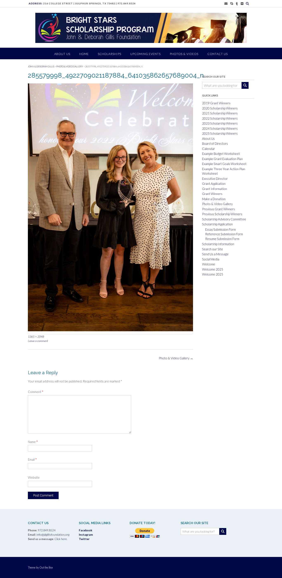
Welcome (208, 264)
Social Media (210, 259)
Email (32, 459)
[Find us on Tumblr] (237, 3)
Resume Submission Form (222, 239)
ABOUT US (62, 54)
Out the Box (46, 567)
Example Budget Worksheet (221, 153)
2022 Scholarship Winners (220, 118)
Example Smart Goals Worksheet (224, 164)
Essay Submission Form (220, 229)
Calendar (208, 149)
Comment (35, 392)
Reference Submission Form (224, 234)
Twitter (84, 539)
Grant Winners (212, 194)
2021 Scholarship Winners (220, 113)
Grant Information (214, 189)
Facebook (85, 530)
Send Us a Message (215, 254)
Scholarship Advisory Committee (224, 219)
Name (33, 442)
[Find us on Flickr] (242, 3)
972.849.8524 (126, 3)
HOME (84, 54)
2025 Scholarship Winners (220, 133)
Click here (60, 539)
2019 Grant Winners (216, 103)
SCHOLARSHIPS (109, 54)
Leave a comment (38, 341)
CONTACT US (217, 54)
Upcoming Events (145, 54)
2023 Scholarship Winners (220, 123)
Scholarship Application (217, 224)
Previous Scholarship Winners (222, 214)
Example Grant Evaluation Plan (222, 159)
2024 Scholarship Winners (220, 128)
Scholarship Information (218, 244)
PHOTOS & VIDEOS (184, 54)
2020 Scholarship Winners (220, 108)
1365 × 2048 (36, 336)
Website (34, 477)
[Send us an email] (226, 3)
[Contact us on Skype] (232, 3)
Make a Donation (213, 199)
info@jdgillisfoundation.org (53, 534)
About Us (208, 138)
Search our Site (212, 249)
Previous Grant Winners (218, 209)
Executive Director (215, 178)
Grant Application (213, 183)
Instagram (86, 534)
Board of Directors (215, 143)
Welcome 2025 (212, 269)
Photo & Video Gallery (176, 358)
